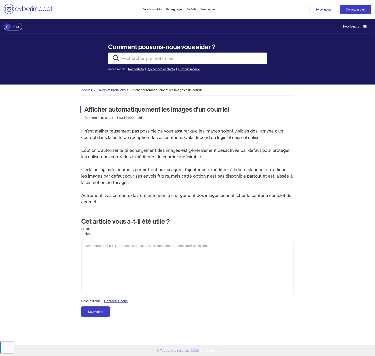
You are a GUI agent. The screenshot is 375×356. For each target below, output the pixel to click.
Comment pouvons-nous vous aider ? (161, 47)
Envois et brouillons (111, 90)
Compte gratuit (355, 9)
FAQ (16, 27)
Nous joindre (351, 26)
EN (365, 26)
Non (87, 234)
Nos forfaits (136, 69)
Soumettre (95, 312)
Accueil (86, 90)
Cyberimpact (209, 350)
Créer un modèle (189, 69)
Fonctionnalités (152, 9)
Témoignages (174, 9)
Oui (87, 229)
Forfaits (191, 9)
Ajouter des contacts (161, 69)
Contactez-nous (116, 301)
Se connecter (324, 9)
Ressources (207, 9)
